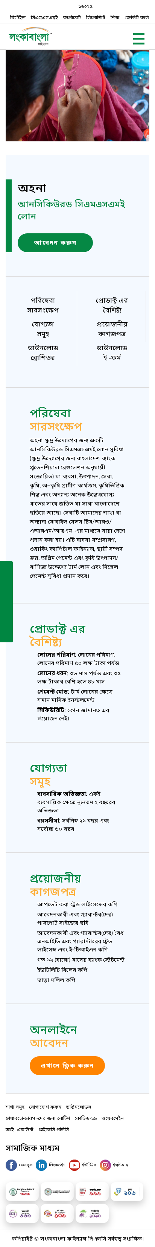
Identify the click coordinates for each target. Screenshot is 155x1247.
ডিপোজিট (95, 17)
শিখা (115, 17)
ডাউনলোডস (78, 1106)
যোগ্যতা (43, 328)
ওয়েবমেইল (113, 1117)
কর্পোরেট (72, 17)
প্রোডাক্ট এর (112, 304)
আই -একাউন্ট (19, 1129)
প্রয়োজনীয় (112, 328)
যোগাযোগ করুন (45, 1106)
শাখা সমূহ (15, 1106)
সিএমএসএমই (44, 17)
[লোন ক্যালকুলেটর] (6, 601)
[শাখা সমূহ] (6, 585)
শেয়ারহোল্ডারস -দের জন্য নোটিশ (38, 1117)
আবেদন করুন (55, 243)
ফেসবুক (25, 1164)
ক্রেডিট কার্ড (137, 17)
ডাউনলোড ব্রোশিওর (43, 352)
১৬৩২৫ (85, 5)
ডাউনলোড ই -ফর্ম (112, 352)
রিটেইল (18, 17)
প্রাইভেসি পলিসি (53, 1129)
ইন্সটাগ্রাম (120, 1164)
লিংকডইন (57, 1164)
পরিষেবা (43, 304)
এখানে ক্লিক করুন (67, 1066)
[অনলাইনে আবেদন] (6, 568)
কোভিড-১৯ (85, 1117)
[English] (6, 633)
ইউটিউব (89, 1164)
